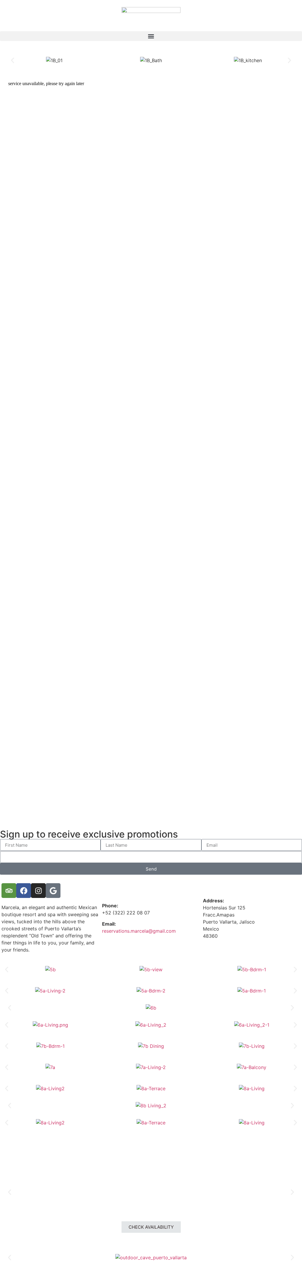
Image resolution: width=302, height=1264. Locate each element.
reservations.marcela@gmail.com (139, 931)
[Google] (53, 890)
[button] (151, 36)
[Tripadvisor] (8, 890)
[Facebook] (23, 890)
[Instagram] (38, 890)
